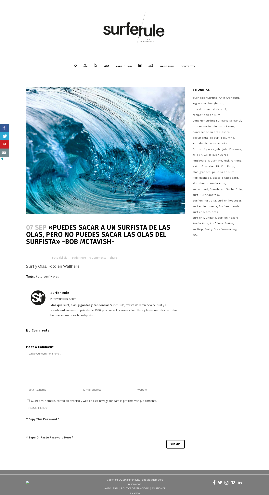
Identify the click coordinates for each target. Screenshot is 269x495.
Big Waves (200, 103)
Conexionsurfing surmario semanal (217, 120)
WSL (195, 235)
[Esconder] (2, 160)
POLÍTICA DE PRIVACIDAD (135, 488)
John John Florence (228, 149)
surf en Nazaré (228, 217)
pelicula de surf (223, 172)
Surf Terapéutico (221, 223)
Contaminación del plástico (211, 132)
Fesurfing (227, 137)
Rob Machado (202, 177)
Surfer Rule (79, 257)
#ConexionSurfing (205, 97)
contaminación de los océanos (214, 126)
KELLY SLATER (202, 155)
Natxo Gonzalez (204, 166)
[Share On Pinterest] (4, 144)
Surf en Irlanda (229, 206)
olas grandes (202, 172)
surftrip (198, 229)
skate (217, 177)
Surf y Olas (212, 229)
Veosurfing (229, 229)
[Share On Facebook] (4, 128)
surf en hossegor (229, 200)
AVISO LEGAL (111, 488)
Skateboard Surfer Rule (209, 183)
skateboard (230, 177)
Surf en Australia (204, 200)
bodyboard (216, 103)
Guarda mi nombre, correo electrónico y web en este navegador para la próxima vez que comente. (94, 401)
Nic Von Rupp (225, 166)
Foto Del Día (218, 143)
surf (195, 195)
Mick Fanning (232, 160)
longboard (200, 160)
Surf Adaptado (210, 195)
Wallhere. (72, 266)
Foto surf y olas (47, 276)
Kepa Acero (220, 155)
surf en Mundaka (204, 217)
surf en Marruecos (205, 212)
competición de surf (206, 115)
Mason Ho (215, 160)
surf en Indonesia (205, 206)
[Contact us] (4, 153)
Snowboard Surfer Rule (226, 189)
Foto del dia (201, 143)
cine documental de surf (209, 109)
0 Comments (97, 257)
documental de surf (206, 137)
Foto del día (59, 257)
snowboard (200, 189)
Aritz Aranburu (229, 97)
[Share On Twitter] (4, 136)
